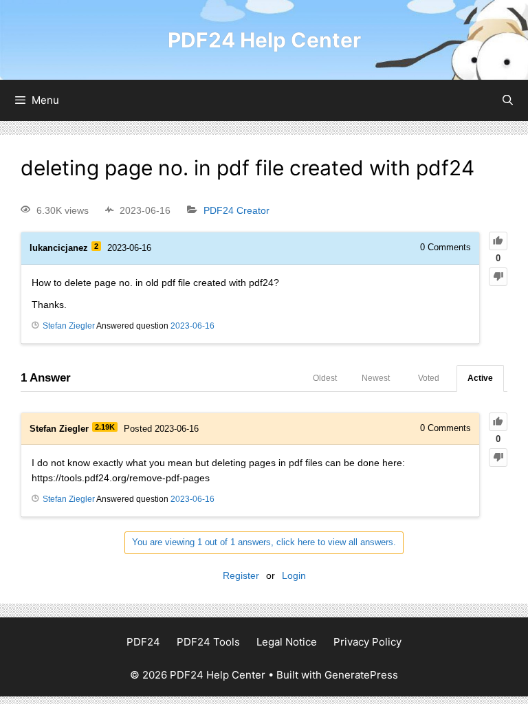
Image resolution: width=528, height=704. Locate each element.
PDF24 (143, 641)
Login (294, 575)
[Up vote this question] (498, 241)
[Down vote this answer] (498, 457)
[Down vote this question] (498, 276)
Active (480, 378)
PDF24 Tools (208, 641)
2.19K (105, 427)
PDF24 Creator (237, 210)
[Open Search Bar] (507, 100)
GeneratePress (361, 674)
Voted (428, 378)
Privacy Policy (367, 641)
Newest (376, 378)
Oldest (325, 378)
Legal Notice (286, 641)
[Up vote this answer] (498, 421)
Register (241, 575)
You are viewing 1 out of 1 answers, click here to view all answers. (264, 542)
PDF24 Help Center (264, 40)
